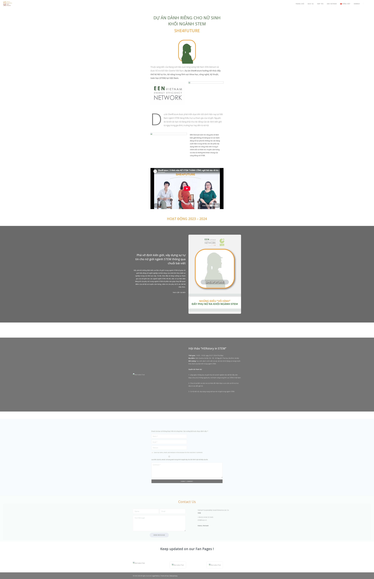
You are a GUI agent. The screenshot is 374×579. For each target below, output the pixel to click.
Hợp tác (320, 4)
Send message (159, 535)
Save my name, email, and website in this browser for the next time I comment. (178, 452)
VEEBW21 (357, 4)
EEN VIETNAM (332, 4)
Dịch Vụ (311, 4)
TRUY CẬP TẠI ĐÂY (179, 292)
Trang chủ (300, 4)
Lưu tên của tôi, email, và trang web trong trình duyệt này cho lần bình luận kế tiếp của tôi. (179, 459)
